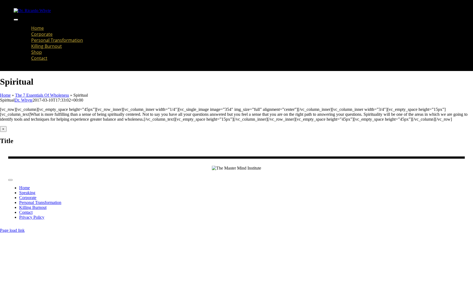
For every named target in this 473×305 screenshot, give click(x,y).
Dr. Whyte (24, 100)
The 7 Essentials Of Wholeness (42, 95)
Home (5, 95)
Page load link (12, 230)
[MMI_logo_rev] (32, 10)
